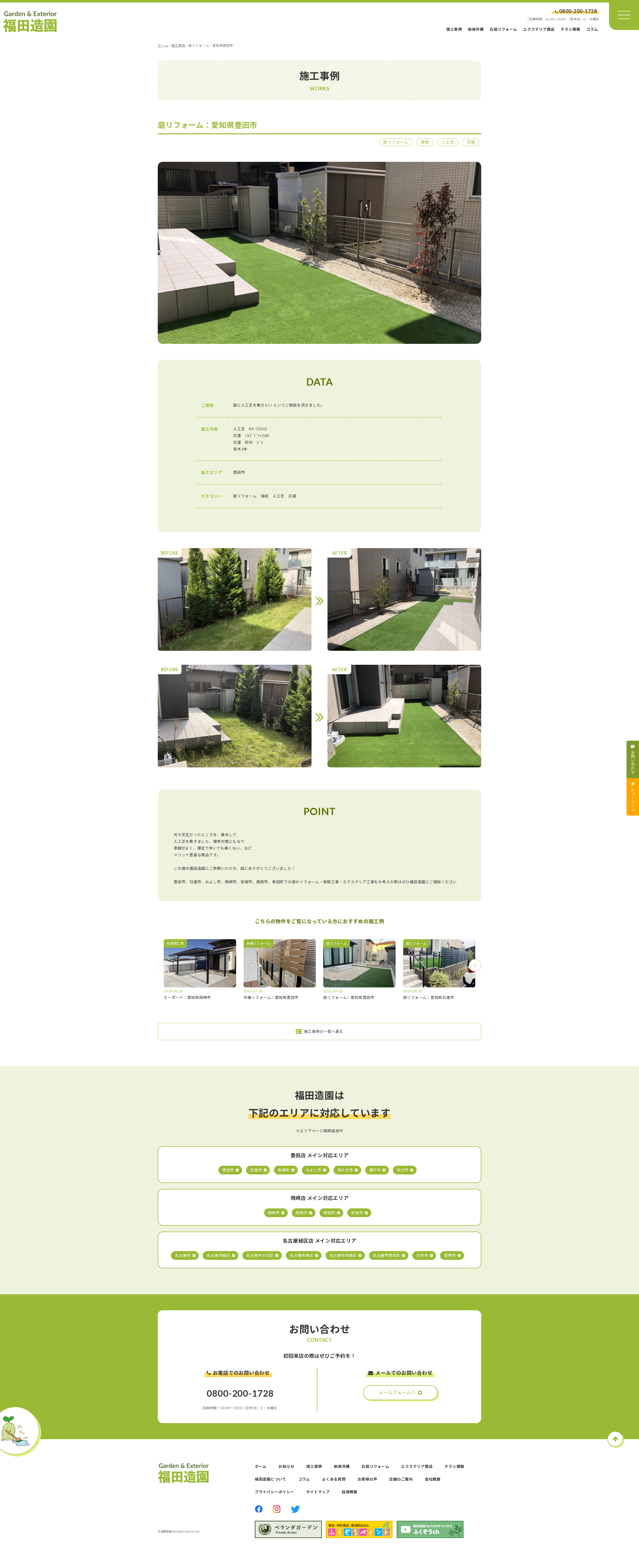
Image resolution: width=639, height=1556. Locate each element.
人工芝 (448, 142)
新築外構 (476, 29)
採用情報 (349, 1492)
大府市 (422, 1255)
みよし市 (313, 1170)
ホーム (163, 45)
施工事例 (454, 29)
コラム (592, 29)
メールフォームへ (397, 1392)
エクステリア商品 (539, 29)
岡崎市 (274, 1212)
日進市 (256, 1170)
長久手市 (345, 1170)
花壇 (471, 142)
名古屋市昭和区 (386, 1255)
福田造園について (270, 1479)
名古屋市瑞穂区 (343, 1255)
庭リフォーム (395, 142)
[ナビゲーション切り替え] (624, 15)
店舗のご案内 (401, 1479)
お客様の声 (367, 1479)
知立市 (403, 1170)
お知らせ (286, 1466)
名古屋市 (183, 1255)
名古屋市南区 (302, 1255)
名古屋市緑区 (218, 1255)
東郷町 (284, 1170)
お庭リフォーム (503, 29)
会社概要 (433, 1479)
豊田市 (228, 1170)
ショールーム (633, 800)
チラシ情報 (570, 29)
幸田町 (329, 1212)
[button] (475, 965)
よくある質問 (334, 1479)
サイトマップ (318, 1492)
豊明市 (450, 1255)
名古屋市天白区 (260, 1255)
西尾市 (302, 1212)
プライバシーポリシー (274, 1492)
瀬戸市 (375, 1170)
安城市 (357, 1212)
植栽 (425, 142)
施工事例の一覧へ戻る (323, 1031)
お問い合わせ (633, 762)
